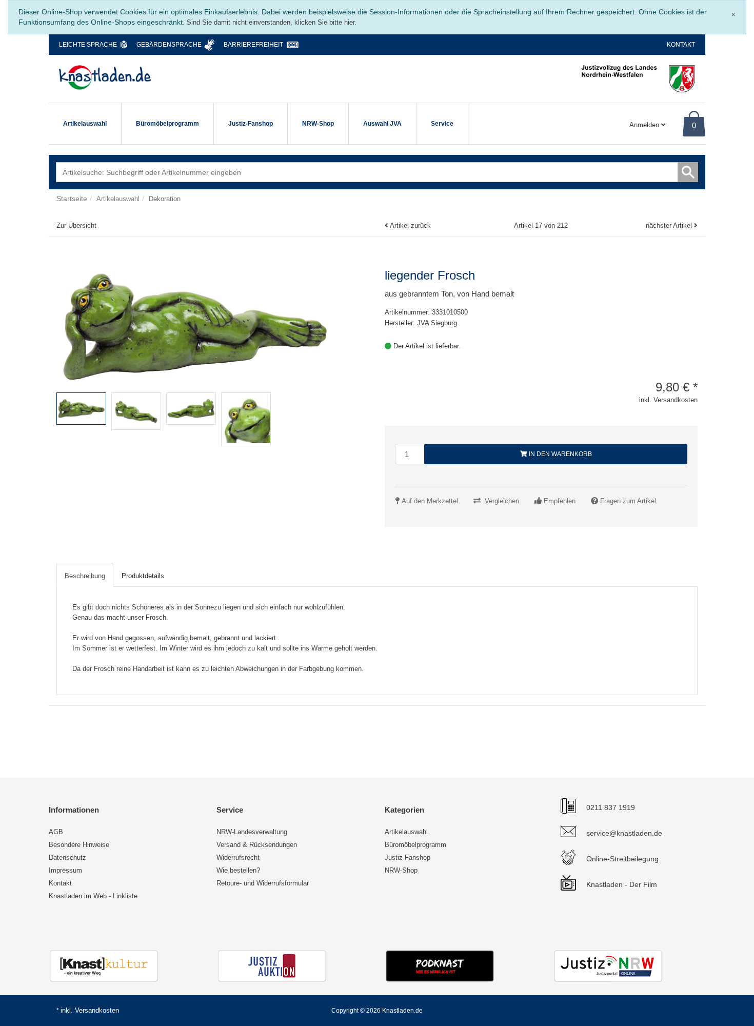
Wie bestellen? (238, 870)
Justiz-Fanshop (250, 123)
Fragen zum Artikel (628, 501)
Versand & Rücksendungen (256, 845)
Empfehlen (560, 501)
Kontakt (681, 44)
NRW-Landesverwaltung (251, 832)
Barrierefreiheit (253, 44)
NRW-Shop (318, 123)
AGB (56, 832)
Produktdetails (143, 576)
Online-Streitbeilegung (622, 859)
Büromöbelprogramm (167, 123)
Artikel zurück (410, 225)
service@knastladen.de (624, 833)
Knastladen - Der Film (621, 884)
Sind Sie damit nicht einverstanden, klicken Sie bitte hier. (271, 22)
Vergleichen (502, 501)
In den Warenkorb (559, 454)
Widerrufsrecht (238, 857)
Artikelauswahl (85, 123)
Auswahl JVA (382, 123)
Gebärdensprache (169, 44)
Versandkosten (97, 1010)
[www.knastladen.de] (105, 77)
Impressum (65, 870)
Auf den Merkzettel (430, 501)
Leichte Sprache (88, 44)
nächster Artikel (670, 225)
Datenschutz (67, 857)
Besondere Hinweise (79, 845)
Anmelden (645, 125)
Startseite (71, 198)
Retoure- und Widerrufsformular (262, 883)
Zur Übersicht (76, 225)
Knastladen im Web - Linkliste (93, 896)
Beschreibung (85, 576)
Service (442, 123)
